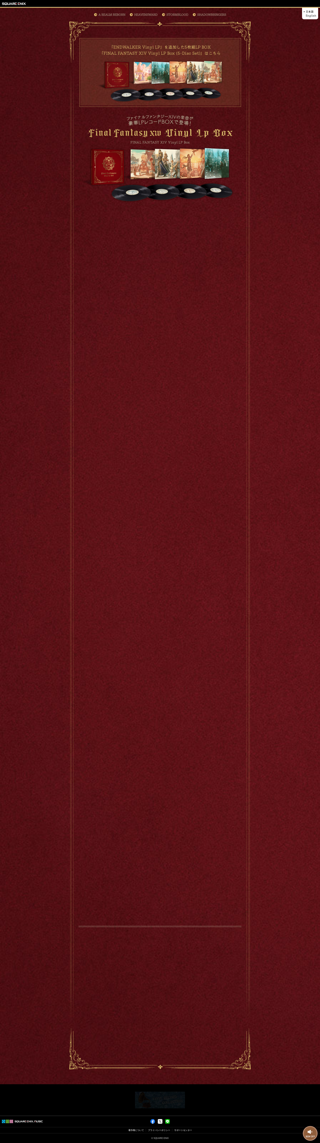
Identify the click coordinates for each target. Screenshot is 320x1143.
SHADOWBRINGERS (211, 15)
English (311, 15)
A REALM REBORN (112, 15)
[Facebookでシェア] (152, 1123)
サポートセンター (183, 1130)
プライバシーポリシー (159, 1130)
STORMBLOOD (177, 15)
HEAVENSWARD (146, 15)
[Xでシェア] (160, 1123)
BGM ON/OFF (310, 1134)
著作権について (136, 1130)
